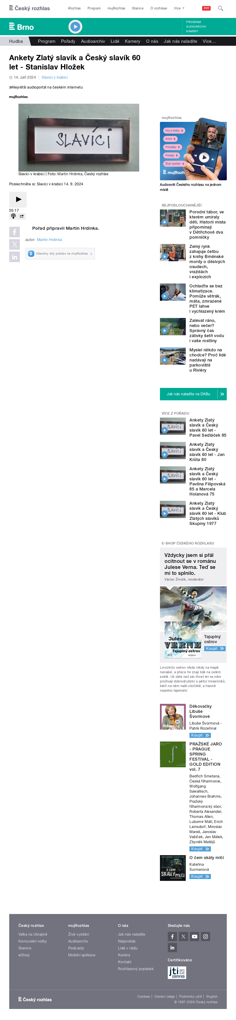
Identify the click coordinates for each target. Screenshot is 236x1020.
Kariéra (124, 955)
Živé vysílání (173, 163)
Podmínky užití (190, 996)
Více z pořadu (175, 413)
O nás (152, 41)
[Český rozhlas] (29, 8)
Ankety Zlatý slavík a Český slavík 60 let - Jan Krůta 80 (206, 452)
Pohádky (170, 147)
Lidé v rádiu (128, 948)
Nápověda (127, 941)
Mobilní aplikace (82, 955)
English (212, 996)
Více (209, 41)
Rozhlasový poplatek (135, 969)
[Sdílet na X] (14, 244)
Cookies (143, 996)
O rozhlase (158, 8)
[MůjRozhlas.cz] (18, 97)
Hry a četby (172, 130)
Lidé (115, 41)
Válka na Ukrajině (32, 934)
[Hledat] (220, 8)
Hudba (16, 41)
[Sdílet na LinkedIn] (14, 257)
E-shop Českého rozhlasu (188, 543)
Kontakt (124, 962)
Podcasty (76, 948)
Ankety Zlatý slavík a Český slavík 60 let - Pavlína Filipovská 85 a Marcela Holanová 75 (207, 481)
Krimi (168, 138)
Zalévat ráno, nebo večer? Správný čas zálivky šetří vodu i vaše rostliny (206, 330)
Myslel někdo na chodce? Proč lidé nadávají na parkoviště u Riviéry (207, 359)
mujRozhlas (116, 8)
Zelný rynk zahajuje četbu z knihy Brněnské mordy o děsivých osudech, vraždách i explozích (207, 261)
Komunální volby (32, 941)
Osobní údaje (164, 996)
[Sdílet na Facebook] (14, 232)
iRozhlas (74, 8)
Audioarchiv (196, 26)
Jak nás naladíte (180, 41)
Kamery (192, 31)
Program (94, 8)
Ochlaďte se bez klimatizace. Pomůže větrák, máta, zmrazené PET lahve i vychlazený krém (207, 299)
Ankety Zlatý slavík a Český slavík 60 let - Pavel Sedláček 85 (207, 428)
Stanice (138, 8)
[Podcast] (13, 216)
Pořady (68, 41)
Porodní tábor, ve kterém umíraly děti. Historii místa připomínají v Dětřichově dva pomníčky (207, 224)
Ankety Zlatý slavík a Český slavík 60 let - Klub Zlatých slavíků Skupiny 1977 (207, 513)
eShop (24, 955)
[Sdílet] (22, 216)
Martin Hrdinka (69, 174)
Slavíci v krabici (55, 77)
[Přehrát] (18, 200)
